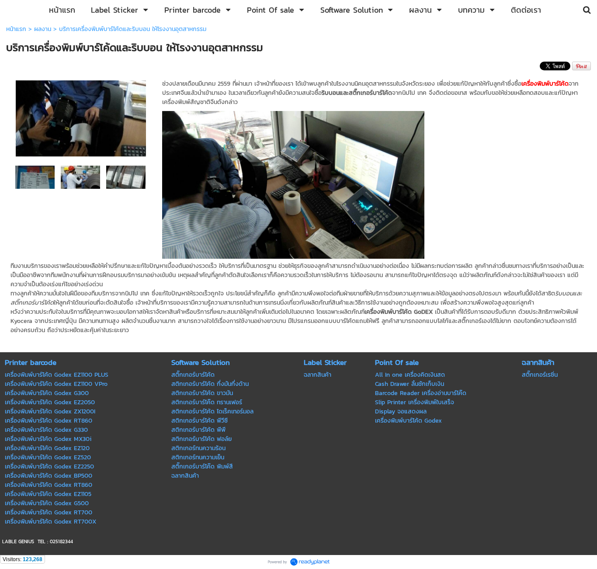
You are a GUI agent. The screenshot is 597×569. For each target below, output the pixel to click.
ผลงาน (42, 29)
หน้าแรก (16, 29)
